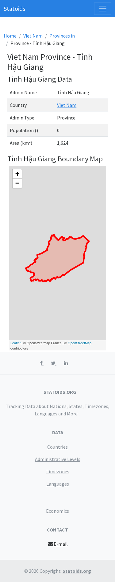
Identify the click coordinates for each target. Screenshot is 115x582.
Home (10, 36)
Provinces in (62, 36)
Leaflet (15, 342)
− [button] (17, 183)
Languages (57, 484)
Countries (57, 447)
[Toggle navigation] (102, 8)
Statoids (14, 8)
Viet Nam (33, 36)
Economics (57, 511)
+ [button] (17, 174)
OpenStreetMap (79, 342)
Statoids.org (77, 571)
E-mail (61, 544)
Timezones (57, 471)
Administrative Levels (57, 459)
